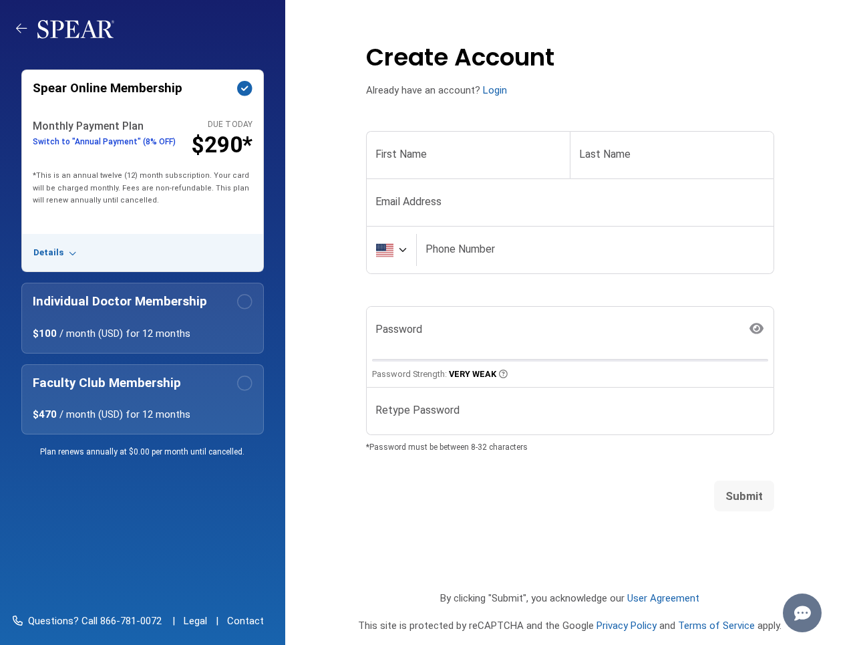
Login (495, 90)
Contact (245, 621)
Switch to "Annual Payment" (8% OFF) (104, 141)
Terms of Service (716, 626)
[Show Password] (757, 329)
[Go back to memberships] (26, 29)
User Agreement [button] (663, 598)
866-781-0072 (130, 621)
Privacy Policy (626, 626)
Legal (195, 621)
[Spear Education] (75, 29)
